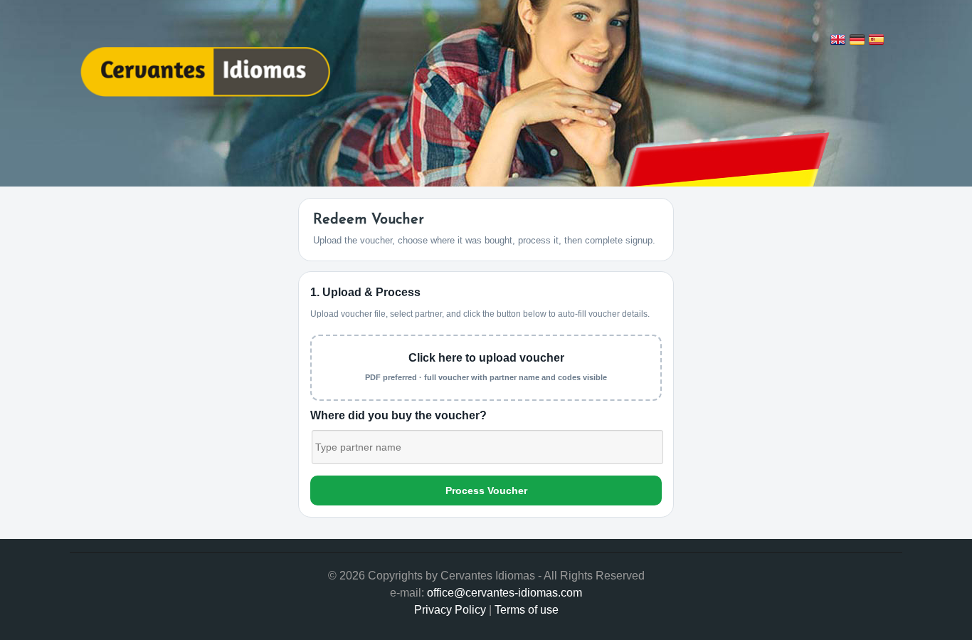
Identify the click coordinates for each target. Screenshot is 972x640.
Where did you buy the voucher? (398, 415)
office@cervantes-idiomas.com (504, 593)
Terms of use (527, 610)
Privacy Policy (450, 610)
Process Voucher (486, 490)
